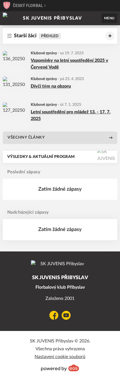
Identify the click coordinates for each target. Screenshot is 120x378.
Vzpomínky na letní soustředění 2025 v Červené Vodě (69, 63)
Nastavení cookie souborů (60, 356)
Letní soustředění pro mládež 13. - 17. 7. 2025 (71, 115)
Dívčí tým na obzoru (51, 86)
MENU (109, 18)
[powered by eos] (60, 368)
